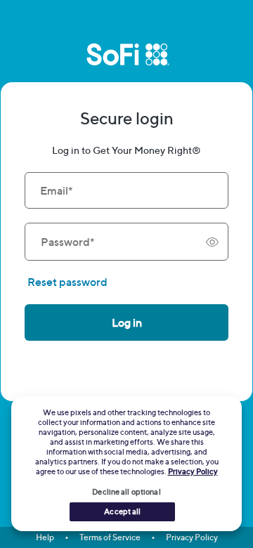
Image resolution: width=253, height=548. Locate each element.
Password (67, 241)
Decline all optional (126, 492)
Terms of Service (110, 537)
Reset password (67, 282)
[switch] (212, 241)
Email (56, 190)
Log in (127, 322)
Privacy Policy (192, 537)
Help (45, 537)
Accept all (122, 511)
